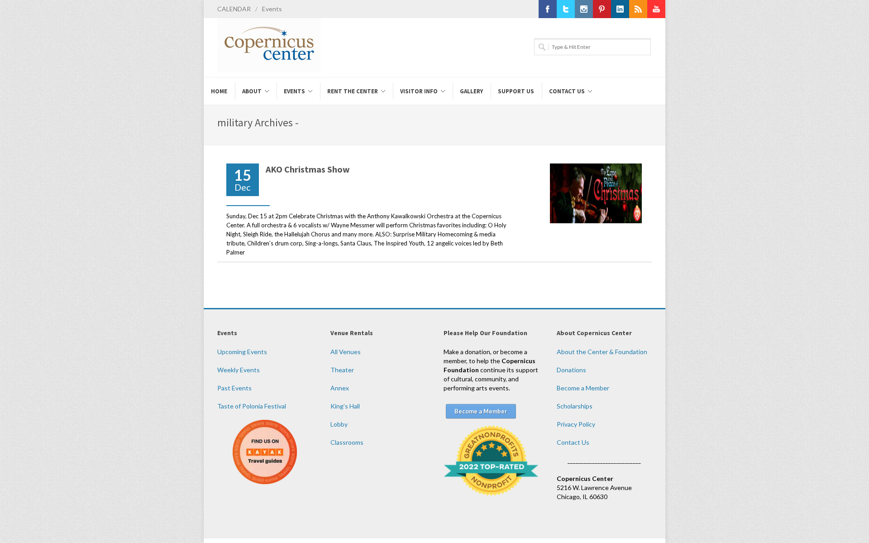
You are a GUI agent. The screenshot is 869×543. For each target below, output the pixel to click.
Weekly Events (238, 370)
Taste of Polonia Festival (251, 406)
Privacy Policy (576, 424)
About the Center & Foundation (602, 352)
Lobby (339, 424)
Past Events (234, 388)
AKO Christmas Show (308, 169)
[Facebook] (548, 9)
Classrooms (346, 442)
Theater (342, 370)
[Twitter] (566, 9)
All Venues (345, 352)
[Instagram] (584, 9)
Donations (571, 370)
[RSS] (638, 9)
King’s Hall (345, 406)
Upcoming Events (242, 352)
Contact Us (573, 442)
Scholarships (574, 406)
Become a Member (583, 388)
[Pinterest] (602, 9)
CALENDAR (234, 9)
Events (272, 9)
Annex (339, 388)
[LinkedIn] (620, 9)
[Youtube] (656, 9)
